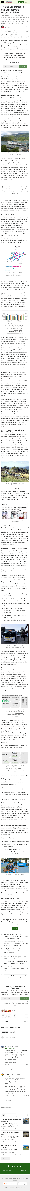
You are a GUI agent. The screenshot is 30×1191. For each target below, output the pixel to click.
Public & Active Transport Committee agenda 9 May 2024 (15, 714)
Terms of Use (22, 1002)
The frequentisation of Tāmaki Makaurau (11, 1120)
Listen (26, 27)
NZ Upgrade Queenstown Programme (13, 961)
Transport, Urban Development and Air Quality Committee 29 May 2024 (14, 331)
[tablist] (8, 1032)
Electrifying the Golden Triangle (8, 1146)
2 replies (8, 1100)
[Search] (27, 1115)
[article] (15, 1124)
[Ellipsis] (28, 1046)
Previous (6, 1021)
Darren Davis (8, 26)
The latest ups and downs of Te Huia (11, 1133)
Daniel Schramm (9, 1074)
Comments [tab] (5, 1032)
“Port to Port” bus (6, 344)
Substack (7, 1187)
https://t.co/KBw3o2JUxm (11, 1062)
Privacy (16, 1178)
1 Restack (19, 1010)
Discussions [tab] (13, 1115)
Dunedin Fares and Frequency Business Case (15, 974)
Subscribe (21, 2)
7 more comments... (6, 1107)
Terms (20, 1178)
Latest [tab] (7, 1115)
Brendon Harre (9, 1046)
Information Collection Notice (16, 1003)
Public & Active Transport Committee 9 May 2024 (15, 769)
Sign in (26, 2)
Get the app (22, 1184)
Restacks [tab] (11, 1032)
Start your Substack (11, 1184)
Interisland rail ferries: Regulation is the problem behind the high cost (14, 935)
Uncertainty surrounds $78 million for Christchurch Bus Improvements (13, 942)
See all (4, 1158)
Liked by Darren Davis (10, 1048)
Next (25, 1021)
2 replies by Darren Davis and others (15, 1069)
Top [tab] (3, 1115)
